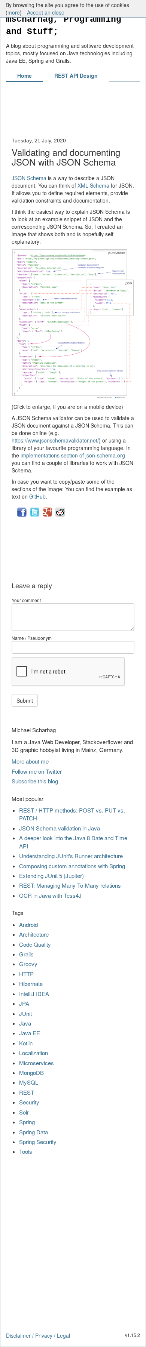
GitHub (37, 496)
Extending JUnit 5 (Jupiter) (51, 875)
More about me (30, 761)
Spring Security (38, 1142)
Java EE (29, 1033)
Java (25, 1023)
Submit (24, 700)
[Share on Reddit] (60, 514)
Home (24, 75)
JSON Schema (29, 178)
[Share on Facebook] (22, 514)
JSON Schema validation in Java (59, 828)
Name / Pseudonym (32, 638)
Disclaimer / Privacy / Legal (38, 1335)
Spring (27, 1122)
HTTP (26, 974)
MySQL (28, 1082)
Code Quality (35, 944)
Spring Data (33, 1132)
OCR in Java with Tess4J (50, 895)
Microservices (36, 1063)
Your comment (26, 600)
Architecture (34, 934)
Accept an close (45, 12)
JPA (24, 1003)
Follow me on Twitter (37, 771)
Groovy (28, 964)
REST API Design (76, 75)
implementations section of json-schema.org (73, 455)
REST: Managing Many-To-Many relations (70, 885)
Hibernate (31, 983)
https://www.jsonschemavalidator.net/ (55, 440)
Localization (33, 1053)
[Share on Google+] (48, 514)
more (13, 12)
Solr (24, 1112)
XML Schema (93, 185)
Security (29, 1102)
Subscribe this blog (35, 781)
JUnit (25, 1013)
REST (26, 1092)
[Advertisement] (73, 113)
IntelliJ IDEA (34, 994)
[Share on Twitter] (35, 514)
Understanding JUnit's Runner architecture (71, 856)
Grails (26, 954)
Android (28, 924)
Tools (25, 1151)
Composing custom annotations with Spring (72, 866)
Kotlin (26, 1043)
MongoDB (31, 1072)
